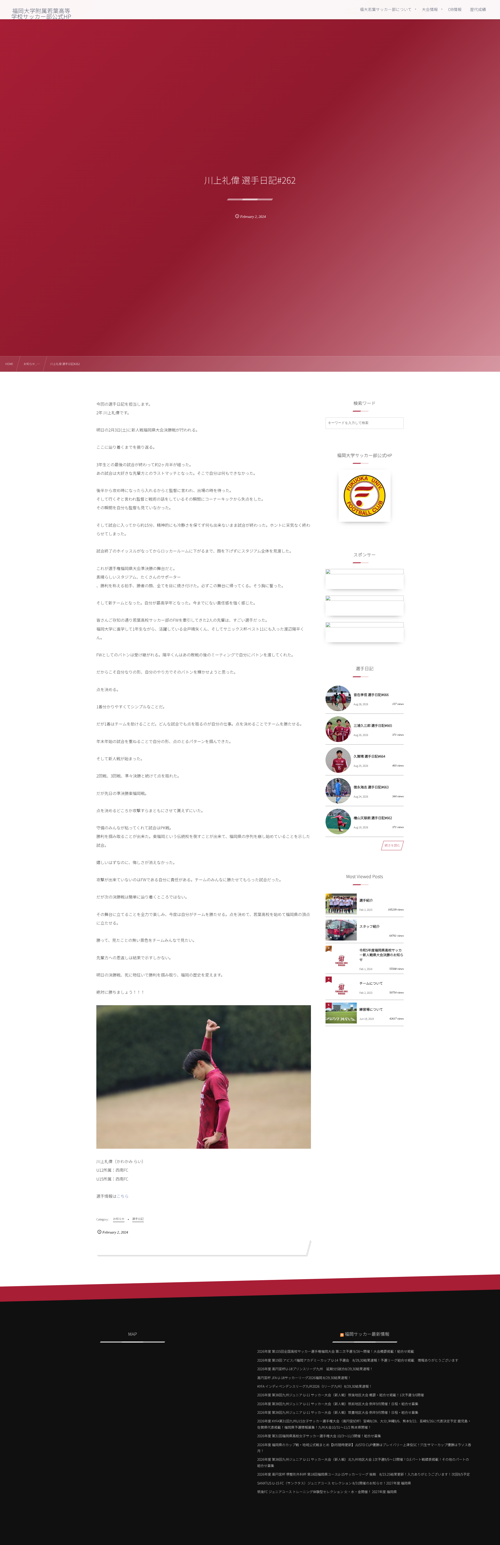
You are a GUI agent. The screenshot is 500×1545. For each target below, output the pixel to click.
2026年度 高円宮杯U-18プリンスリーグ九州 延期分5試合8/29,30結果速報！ (315, 1368)
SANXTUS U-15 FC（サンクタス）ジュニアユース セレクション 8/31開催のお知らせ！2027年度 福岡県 (334, 1483)
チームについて (371, 983)
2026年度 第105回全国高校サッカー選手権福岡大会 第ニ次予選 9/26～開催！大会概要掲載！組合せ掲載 (335, 1351)
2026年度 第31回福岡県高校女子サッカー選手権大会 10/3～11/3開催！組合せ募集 (319, 1435)
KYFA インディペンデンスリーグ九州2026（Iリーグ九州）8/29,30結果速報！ (314, 1386)
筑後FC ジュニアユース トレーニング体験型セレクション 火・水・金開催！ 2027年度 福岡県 (327, 1491)
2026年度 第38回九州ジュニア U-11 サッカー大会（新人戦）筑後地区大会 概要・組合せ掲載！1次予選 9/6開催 (340, 1394)
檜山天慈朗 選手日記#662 (373, 817)
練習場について (371, 1009)
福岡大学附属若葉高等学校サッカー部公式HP (41, 13)
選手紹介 (366, 900)
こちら (123, 1196)
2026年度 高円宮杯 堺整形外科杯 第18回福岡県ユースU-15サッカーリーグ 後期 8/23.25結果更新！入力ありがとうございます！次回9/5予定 (363, 1474)
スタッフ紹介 (369, 926)
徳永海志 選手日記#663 (371, 787)
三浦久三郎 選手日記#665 (373, 725)
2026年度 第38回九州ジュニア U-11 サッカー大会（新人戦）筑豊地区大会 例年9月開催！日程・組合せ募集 (337, 1412)
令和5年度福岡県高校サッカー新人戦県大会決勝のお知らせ (381, 955)
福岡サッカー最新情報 (367, 1334)
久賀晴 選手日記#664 (369, 756)
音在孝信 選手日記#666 (371, 694)
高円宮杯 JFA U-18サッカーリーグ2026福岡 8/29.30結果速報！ (304, 1377)
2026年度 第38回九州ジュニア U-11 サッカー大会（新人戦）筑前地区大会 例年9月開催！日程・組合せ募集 (337, 1403)
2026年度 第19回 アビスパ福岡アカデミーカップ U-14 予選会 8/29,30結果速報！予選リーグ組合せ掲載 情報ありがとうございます (357, 1360)
